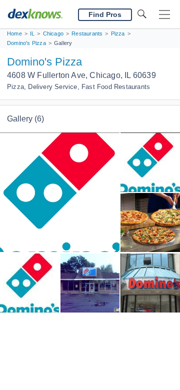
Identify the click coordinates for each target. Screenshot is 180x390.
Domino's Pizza (44, 62)
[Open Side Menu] (164, 14)
